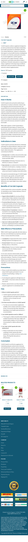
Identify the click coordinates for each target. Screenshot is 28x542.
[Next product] (26, 37)
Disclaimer (3, 464)
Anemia (7, 37)
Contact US (4, 453)
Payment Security (5, 474)
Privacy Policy (4, 461)
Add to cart (11, 76)
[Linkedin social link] (12, 91)
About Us (3, 445)
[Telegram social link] (15, 91)
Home (2, 37)
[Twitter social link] (7, 91)
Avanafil (3, 434)
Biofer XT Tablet (21, 400)
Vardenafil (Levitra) (5, 429)
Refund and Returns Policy (7, 472)
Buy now (19, 76)
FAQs (2, 450)
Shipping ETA (4, 477)
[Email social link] (8, 91)
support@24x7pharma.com (14, 513)
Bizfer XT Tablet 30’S (7, 400)
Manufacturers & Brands (7, 455)
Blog (2, 448)
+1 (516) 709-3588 (20, 512)
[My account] (26, 2)
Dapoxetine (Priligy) (6, 431)
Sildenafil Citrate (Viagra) (7, 424)
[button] (7, 409)
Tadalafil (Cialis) (5, 426)
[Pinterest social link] (10, 91)
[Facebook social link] (5, 91)
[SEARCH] (25, 5)
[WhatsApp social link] (13, 91)
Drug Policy (4, 467)
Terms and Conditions (6, 469)
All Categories (4, 436)
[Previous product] (23, 37)
